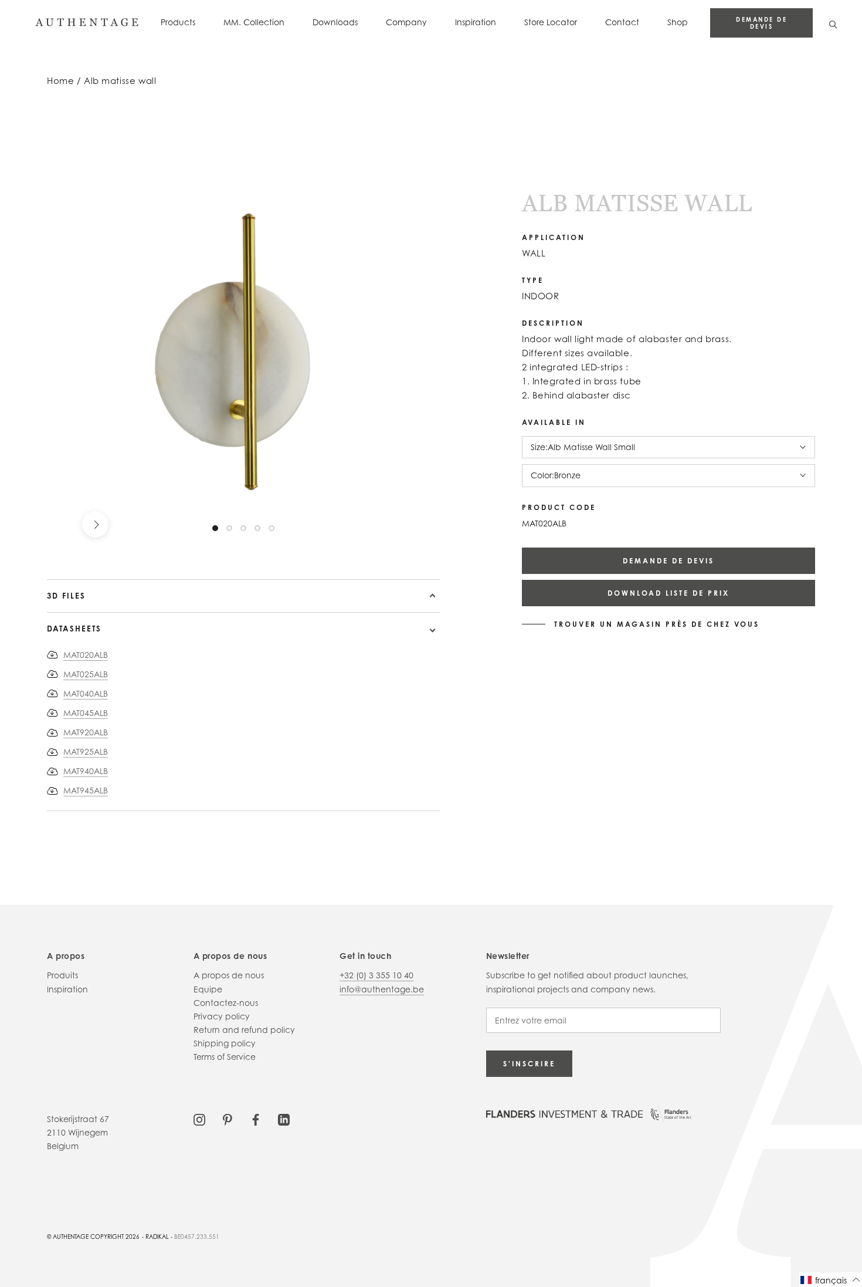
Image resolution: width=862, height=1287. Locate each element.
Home (60, 80)
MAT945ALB (85, 790)
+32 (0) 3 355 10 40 (376, 975)
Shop (677, 22)
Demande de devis (761, 23)
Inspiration (475, 22)
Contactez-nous (226, 1003)
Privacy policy (222, 1016)
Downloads (335, 22)
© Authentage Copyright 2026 (93, 1236)
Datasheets (74, 628)
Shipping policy (225, 1043)
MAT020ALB (85, 655)
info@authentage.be (382, 989)
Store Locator (550, 22)
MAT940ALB (85, 771)
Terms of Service (225, 1057)
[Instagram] (199, 1119)
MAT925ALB (85, 751)
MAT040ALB (85, 693)
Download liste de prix (668, 593)
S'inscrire (529, 1063)
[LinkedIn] (284, 1119)
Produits (62, 975)
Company (406, 22)
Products (178, 22)
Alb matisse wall (120, 80)
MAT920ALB (85, 732)
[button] (830, 1279)
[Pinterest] (227, 1119)
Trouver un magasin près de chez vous (656, 624)
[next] (95, 524)
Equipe (208, 989)
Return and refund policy (244, 1030)
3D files (66, 595)
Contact (622, 22)
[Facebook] (256, 1119)
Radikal (157, 1236)
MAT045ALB (85, 713)
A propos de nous (229, 975)
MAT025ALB (85, 674)
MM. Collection (253, 22)
